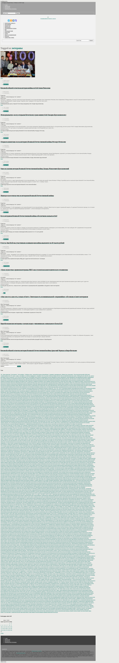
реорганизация (65, 550)
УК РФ (36, 584)
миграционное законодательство (54, 484)
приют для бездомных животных (12, 540)
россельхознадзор (61, 553)
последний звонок (56, 534)
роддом (49, 551)
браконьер (85, 400)
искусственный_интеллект (64, 459)
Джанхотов (80, 440)
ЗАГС (12, 451)
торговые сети (11, 579)
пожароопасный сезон (18, 531)
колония (54, 465)
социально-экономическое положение (17, 568)
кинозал (48, 463)
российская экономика (71, 553)
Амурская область (27, 385)
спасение (14, 569)
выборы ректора (66, 417)
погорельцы (32, 528)
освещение (76, 514)
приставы (71, 539)
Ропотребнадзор (86, 551)
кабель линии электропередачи (26, 461)
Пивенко (74, 525)
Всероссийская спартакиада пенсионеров (70, 415)
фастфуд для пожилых (31, 591)
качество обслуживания (6, 463)
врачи (72, 414)
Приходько (93, 539)
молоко (16, 491)
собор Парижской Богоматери (19, 565)
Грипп (79, 428)
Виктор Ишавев (34, 408)
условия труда (24, 589)
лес (90, 474)
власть (54, 410)
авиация (63, 378)
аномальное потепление (27, 386)
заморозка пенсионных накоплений (32, 452)
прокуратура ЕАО (66, 542)
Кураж (67, 472)
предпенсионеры (33, 536)
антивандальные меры (52, 386)
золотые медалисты (42, 455)
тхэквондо (55, 582)
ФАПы (21, 591)
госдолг (69, 426)
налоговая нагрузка (67, 496)
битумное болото (52, 397)
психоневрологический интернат (67, 545)
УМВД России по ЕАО (15, 586)
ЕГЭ (82, 446)
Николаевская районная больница (84, 503)
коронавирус (71, 468)
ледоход (14, 474)
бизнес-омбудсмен (43, 395)
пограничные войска (41, 528)
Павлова (46, 518)
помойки (37, 532)
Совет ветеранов (45, 565)
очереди (12, 518)
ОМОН (7, 513)
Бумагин (36, 402)
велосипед (58, 406)
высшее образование (78, 419)
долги (30, 443)
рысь (19, 556)
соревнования (29, 567)
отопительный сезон (30, 517)
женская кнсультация (10, 448)
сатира (59, 557)
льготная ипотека (47, 477)
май (89, 477)
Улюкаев (71, 584)
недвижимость (32, 501)
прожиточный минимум (22, 542)
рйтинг (39, 551)
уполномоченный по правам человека (73, 586)
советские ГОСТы (63, 565)
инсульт (75, 458)
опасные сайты (72, 513)
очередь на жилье (20, 518)
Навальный (51, 495)
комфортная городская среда (75, 466)
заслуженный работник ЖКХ (12, 454)
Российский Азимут (82, 553)
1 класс (13, 375)
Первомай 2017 (44, 524)
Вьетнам (30, 421)
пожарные (80, 529)
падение (55, 518)
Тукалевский (23, 582)
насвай (20, 499)
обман (83, 507)
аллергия (8, 385)
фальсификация (64, 590)
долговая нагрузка (45, 443)
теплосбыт (80, 576)
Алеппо (63, 384)
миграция (65, 484)
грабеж (37, 428)
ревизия (86, 547)
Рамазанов (38, 547)
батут (47, 392)
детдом (43, 439)
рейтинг (20, 550)
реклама (31, 550)
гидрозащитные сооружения (67, 422)
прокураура (81, 542)
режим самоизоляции (76, 549)
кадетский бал (38, 461)
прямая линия (25, 545)
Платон (58, 527)
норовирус (86, 506)
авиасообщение (57, 378)
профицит (90, 543)
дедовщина (43, 432)
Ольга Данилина (86, 512)
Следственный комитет (78, 562)
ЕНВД (51, 447)
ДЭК (10, 446)
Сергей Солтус (60, 560)
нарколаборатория (31, 498)
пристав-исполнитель (63, 539)
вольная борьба (77, 413)
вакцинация (90, 403)
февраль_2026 (45, 591)
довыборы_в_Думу (5, 443)
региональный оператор (18, 549)
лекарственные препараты (29, 474)
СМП (88, 564)
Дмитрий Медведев (52, 441)
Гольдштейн (54, 425)
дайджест (63, 429)
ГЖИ (49, 422)
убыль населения (5, 583)
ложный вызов (88, 476)
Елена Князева (36, 447)
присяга (76, 539)
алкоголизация (77, 384)
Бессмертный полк (82, 393)
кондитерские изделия (89, 466)
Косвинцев (30, 469)
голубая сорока (47, 425)
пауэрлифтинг (71, 521)
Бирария (63, 395)
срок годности (13, 571)
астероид (83, 389)
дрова (89, 444)
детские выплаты (12, 440)
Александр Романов (80, 382)
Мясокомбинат (38, 495)
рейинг (16, 550)
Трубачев (74, 580)
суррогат (74, 573)
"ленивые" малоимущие (55, 374)
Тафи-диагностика (60, 575)
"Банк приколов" (6, 374)
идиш (6, 457)
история (93, 459)
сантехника (55, 557)
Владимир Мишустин (17, 410)
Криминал (51, 470)
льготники (54, 477)
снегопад (3, 565)
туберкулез (17, 582)
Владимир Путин (27, 410)
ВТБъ (25, 417)
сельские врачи (43, 558)
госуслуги (19, 428)
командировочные (68, 465)
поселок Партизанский (18, 534)
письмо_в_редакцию (26, 527)
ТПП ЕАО (38, 579)
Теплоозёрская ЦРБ (55, 576)
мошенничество (31, 492)
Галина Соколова (83, 421)
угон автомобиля (86, 583)
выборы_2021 (81, 417)
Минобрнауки (38, 487)
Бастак (39, 392)
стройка (20, 572)
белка (40, 393)
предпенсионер (25, 536)
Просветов (13, 543)
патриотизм (51, 521)
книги (25, 465)
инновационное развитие (45, 458)
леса (92, 474)
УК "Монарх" (32, 584)
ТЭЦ (59, 582)
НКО (18, 505)
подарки (58, 528)
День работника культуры (75, 436)
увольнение (19, 583)
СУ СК (61, 572)
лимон (47, 476)
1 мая (16, 375)
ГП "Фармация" (32, 428)
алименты (67, 384)
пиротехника (7, 527)
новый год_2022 (27, 506)
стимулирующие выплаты (45, 571)
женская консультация (21, 448)
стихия (59, 571)
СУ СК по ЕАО (66, 572)
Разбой (85, 546)
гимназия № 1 (22, 424)
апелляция (64, 388)
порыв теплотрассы (83, 532)
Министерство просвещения (80, 485)
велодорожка (45, 406)
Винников (68, 408)
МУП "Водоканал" (27, 494)
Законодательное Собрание (60, 451)
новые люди (91, 505)
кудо (9, 472)
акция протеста (91, 381)
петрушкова (36, 525)
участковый (3, 590)
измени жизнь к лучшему (44, 457)
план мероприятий (40, 527)
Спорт (6, 33)
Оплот (2, 514)
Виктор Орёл (48, 408)
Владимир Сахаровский (37, 410)
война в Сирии (20, 413)
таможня (32, 575)
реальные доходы (73, 547)
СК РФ (60, 561)
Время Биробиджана (13, 415)
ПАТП (46, 521)
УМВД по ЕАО (83, 584)
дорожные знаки (46, 444)
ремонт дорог (57, 550)
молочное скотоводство (24, 491)
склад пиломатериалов (48, 562)
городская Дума (84, 425)
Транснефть (8, 580)
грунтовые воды (90, 428)
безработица (35, 393)
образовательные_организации (31, 509)
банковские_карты (5, 392)
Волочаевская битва (58, 413)
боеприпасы (18, 400)
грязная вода (4, 429)
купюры (63, 472)
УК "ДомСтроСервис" (23, 584)
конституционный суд (24, 468)
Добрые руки (87, 441)
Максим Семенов (62, 479)
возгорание (3, 413)
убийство (80, 582)
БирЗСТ (68, 395)
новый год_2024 (36, 506)
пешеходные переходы (55, 525)
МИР (18, 488)
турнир (40, 582)
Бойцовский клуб (25, 400)
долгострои (53, 443)
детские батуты (4, 440)
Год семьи (72, 424)
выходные (25, 421)
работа (41, 546)
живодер (69, 448)
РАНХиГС (45, 547)
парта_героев (72, 520)
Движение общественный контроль (13, 432)
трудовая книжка (81, 580)
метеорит (21, 484)
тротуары (69, 580)
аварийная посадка (46, 377)
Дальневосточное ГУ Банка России (22, 430)
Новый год (12, 506)
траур (47, 580)
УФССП (88, 589)
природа (19, 539)
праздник (78, 535)
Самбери (53, 556)
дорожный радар (64, 444)
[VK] (13, 21)
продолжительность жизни (85, 540)
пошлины (46, 535)
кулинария (13, 472)
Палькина (72, 518)
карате (51, 462)
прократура (46, 542)
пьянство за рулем (34, 546)
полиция (27, 532)
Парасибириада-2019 (50, 520)
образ (2, 509)
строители (8, 572)
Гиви (55, 422)
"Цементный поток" (5, 375)
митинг (21, 488)
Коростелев (3, 469)
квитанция (26, 463)
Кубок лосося (85, 470)
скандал (82, 561)
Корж (66, 468)
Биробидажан (73, 395)
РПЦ (33, 554)
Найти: (2, 366)
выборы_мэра (27, 418)
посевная (10, 534)
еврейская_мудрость (48, 446)
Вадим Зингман (78, 403)
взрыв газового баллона (82, 407)
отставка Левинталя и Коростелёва (65, 517)
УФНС (71, 589)
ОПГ (77, 513)
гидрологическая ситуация (7, 424)
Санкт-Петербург (42, 557)
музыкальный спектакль (68, 492)
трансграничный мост (66, 579)
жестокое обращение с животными (52, 448)
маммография (8, 480)
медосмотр (23, 483)
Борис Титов (71, 400)
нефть (40, 503)
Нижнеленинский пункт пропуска (50, 503)
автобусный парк (28, 380)
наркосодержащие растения (49, 498)
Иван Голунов (67, 455)
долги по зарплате (36, 443)
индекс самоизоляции (10, 458)
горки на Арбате (76, 425)
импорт (60, 457)
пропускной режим (5, 543)
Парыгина (9, 521)
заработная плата (81, 452)
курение (71, 472)
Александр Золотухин (37, 382)
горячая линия (41, 426)
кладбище (3, 465)
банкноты (81, 391)
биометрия (51, 395)
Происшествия (9, 31)
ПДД (92, 521)
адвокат (83, 380)
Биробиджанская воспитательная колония (11, 396)
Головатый (30, 425)
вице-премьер (75, 408)
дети (46, 439)
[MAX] (16, 21)
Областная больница (23, 507)
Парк (57, 520)
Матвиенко (18, 481)
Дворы (27, 432)
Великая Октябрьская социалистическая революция (13, 406)
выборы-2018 (34, 418)
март (71, 480)
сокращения (89, 565)
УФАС (61, 589)
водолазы (23, 411)
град (40, 428)
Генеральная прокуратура (17, 422)
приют (2, 540)
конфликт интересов (55, 468)
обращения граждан (50, 509)
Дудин (4, 446)
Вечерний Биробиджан (49, 407)
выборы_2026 (88, 417)
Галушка (90, 421)
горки (70, 425)
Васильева (78, 404)
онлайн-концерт (46, 513)
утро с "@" (57, 589)
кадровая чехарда (50, 461)
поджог (5, 529)
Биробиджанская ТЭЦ (40, 396)
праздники (84, 535)
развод (15, 547)
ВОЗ (84, 411)
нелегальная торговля (21, 502)
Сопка (24, 567)
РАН (42, 547)
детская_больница (90, 439)
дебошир (37, 432)
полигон (71, 531)
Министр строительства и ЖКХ (19, 487)
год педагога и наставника (63, 424)
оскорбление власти (87, 514)
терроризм (14, 578)
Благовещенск (68, 397)
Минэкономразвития (6, 488)
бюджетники (88, 402)
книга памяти (20, 465)
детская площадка (81, 439)
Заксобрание (10, 452)
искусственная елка (52, 459)
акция (85, 381)
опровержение (32, 514)
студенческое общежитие (38, 572)
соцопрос (90, 568)
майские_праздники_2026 (24, 479)
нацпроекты (9, 501)
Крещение (36, 470)
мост (88, 491)
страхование (91, 571)
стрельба (3, 572)
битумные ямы (60, 397)
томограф (81, 578)
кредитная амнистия (9, 470)
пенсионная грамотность (62, 523)
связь (14, 558)
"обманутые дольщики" (67, 374)
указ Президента (42, 584)
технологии (25, 578)
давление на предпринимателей (52, 429)
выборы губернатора (49, 417)
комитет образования (87, 465)
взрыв (68, 407)
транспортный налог (40, 580)
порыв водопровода (73, 532)
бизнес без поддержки (32, 395)
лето (31, 476)
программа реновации (72, 540)
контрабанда (40, 468)
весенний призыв (82, 406)
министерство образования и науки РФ (63, 485)
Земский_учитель (5, 455)
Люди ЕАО (6, 84)
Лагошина (29, 473)
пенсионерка (46, 523)
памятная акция (85, 518)
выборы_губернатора (6, 418)
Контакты (7, 7)
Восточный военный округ (34, 414)
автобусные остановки (6, 380)
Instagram (11, 377)
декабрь (67, 432)
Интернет (85, 458)
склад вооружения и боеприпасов (33, 562)
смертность (30, 564)
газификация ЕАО (65, 421)
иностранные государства (58, 458)
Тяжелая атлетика (73, 582)
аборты (40, 377)
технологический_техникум (35, 578)
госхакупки (25, 428)
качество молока (91, 462)
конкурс (2, 468)
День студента (55, 437)
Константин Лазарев (13, 468)
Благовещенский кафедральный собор (81, 397)
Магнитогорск (84, 477)
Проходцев (9, 545)
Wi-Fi (27, 377)
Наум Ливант (53, 499)
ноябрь (2, 507)
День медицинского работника (60, 435)
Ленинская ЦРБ (45, 474)
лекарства (19, 474)
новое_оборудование (82, 505)
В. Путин (66, 403)
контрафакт (47, 468)
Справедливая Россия (67, 569)
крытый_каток (67, 470)
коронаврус (90, 468)
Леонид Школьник (84, 474)
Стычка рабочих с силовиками (52, 572)
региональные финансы (6, 549)
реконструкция (38, 550)
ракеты (33, 547)
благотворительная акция (26, 399)
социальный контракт (73, 568)
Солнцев (3, 567)
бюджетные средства (29, 403)
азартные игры (64, 381)
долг (27, 443)
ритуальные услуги (32, 551)
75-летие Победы (48, 375)
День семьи (24, 437)
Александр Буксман (5, 382)
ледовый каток (8, 474)
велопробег (52, 406)
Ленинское (61, 474)
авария (5, 378)
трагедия (46, 579)
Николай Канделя (5, 505)
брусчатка (6, 402)
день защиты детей (11, 435)
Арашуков (89, 388)
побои (6, 528)
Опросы (7, 36)
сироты (22, 561)
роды (63, 551)
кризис (41, 470)
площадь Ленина (68, 527)
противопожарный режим (54, 543)
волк (40, 413)
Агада (69, 380)
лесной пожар (4, 476)
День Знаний (19, 435)
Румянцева (71, 554)
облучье (57, 507)
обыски (90, 510)
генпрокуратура (28, 422)
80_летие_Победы (76, 375)
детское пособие (67, 440)
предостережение (16, 536)
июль (7, 461)
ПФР (21, 546)
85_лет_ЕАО (90, 375)
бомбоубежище (63, 400)
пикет (78, 525)
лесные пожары (11, 476)
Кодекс (41, 465)
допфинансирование (23, 444)
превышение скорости (6, 536)
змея (20, 455)
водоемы (5, 411)
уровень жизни (16, 589)
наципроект (90, 499)
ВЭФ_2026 (37, 421)
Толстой (77, 578)
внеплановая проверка (62, 410)
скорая (55, 562)
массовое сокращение (9, 481)
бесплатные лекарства (62, 393)
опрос (37, 514)
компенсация (64, 466)
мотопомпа (12, 492)
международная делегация (46, 483)
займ (29, 451)
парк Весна (61, 520)
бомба (57, 400)
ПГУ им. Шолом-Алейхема (84, 521)
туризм (32, 582)
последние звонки (47, 534)
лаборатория (13, 473)
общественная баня (77, 509)
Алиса (71, 384)
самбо (57, 556)
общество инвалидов (50, 510)
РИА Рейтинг (23, 551)
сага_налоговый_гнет (32, 556)
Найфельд (9, 496)
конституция (33, 468)
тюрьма (67, 582)
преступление (33, 538)
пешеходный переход (66, 525)
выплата (77, 418)
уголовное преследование (43, 583)
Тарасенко (37, 575)
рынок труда (14, 556)
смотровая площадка (82, 564)
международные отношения (60, 483)
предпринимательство (53, 536)
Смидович (63, 564)
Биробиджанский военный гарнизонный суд (69, 396)
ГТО (8, 429)
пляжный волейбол (78, 527)
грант (47, 428)
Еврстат (79, 446)
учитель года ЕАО (26, 590)
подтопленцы (48, 529)
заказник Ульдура (35, 451)
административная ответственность (24, 381)
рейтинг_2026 (25, 550)
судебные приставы (47, 573)
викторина (63, 408)
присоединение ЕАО (52, 539)
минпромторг (52, 487)
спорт (29, 569)
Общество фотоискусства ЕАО (63, 510)
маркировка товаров (58, 480)
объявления (81, 510)
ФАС (24, 591)
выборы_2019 (74, 417)
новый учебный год (45, 506)
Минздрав (23, 485)
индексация (35, 458)
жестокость (64, 448)
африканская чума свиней (37, 391)
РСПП (35, 554)
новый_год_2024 (54, 506)
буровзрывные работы (52, 402)
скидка (15, 562)
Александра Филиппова (17, 384)
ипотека (26, 459)
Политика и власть (10, 23)
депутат (26, 439)
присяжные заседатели (84, 539)
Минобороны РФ (31, 487)
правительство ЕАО (62, 535)
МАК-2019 (33, 479)
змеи (17, 455)
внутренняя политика (80, 410)
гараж (93, 421)
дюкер (13, 446)
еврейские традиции (59, 446)
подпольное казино (12, 529)
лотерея (10, 477)
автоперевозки (64, 380)
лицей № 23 (61, 476)
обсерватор (59, 509)
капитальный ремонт (33, 462)
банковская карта (88, 391)
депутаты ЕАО (37, 439)
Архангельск (67, 389)
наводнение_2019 (70, 495)
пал (59, 518)
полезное (66, 531)
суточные (78, 573)
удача (92, 583)
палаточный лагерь (65, 518)
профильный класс (83, 543)
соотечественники (18, 567)
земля (84, 454)
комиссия (79, 465)
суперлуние (69, 573)
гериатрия (45, 422)
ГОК (21, 425)
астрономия (89, 389)
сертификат (74, 560)
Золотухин (34, 455)
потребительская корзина (13, 535)
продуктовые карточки (6, 542)
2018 (27, 375)
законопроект (87, 451)
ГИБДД (52, 422)
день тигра (61, 437)
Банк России (72, 391)
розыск (80, 551)
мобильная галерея (40, 490)
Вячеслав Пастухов (45, 421)
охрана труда (6, 518)
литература (52, 476)
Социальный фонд (83, 568)
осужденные (31, 516)
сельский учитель (60, 558)
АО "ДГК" (54, 388)
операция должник (83, 513)
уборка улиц (86, 582)
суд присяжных (38, 573)
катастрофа (60, 462)
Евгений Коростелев (28, 446)
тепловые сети (23, 576)
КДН (30, 463)
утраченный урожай (49, 589)
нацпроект (3, 501)
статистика (29, 571)
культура (27, 472)
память (12, 520)
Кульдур (22, 472)
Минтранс (73, 487)
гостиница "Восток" (12, 428)
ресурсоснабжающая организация (9, 551)
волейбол (36, 413)
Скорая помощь (61, 562)
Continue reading (5, 102)
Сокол (84, 565)
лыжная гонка (39, 477)
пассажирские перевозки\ (35, 521)
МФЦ (90, 494)
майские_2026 (13, 479)
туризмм (36, 582)
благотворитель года (14, 399)
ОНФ (52, 513)
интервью (80, 458)
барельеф (29, 392)
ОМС (13, 513)
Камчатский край (17, 462)
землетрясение (79, 454)
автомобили (51, 380)
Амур (17, 385)
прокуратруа (52, 542)
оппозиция (11, 514)
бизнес (25, 395)
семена (92, 558)
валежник (19, 404)
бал (57, 391)
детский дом (36, 440)
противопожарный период (41, 543)
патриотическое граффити (61, 521)
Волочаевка (50, 413)
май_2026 (93, 477)
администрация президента (53, 381)
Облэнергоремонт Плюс (75, 507)
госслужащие (4, 428)
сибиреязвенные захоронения (85, 560)
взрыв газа (73, 407)
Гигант (58, 422)
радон (81, 546)
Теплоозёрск (40, 576)
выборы (35, 417)
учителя (40, 590)
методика (26, 484)
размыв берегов (27, 547)
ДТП (2, 446)
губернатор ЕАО (32, 429)
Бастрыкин (43, 392)
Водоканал (18, 411)
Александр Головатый (26, 382)
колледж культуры (47, 465)
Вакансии (7, 6)
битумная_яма (44, 397)
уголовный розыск (64, 583)
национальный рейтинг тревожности (78, 499)
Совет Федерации (54, 565)
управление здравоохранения (39, 587)
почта (27, 535)
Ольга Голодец (78, 512)
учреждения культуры (47, 590)
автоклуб (45, 380)
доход (79, 444)
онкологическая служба (31, 513)
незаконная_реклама (6, 502)
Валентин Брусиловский (28, 404)
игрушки (3, 457)
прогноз (44, 540)
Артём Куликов (60, 389)
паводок (51, 518)
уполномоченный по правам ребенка (54, 586)
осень (80, 514)
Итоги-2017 (3, 461)
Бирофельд (26, 397)
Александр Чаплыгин (6, 384)
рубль (50, 554)
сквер (85, 561)
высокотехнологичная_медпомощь (50, 419)
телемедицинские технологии (82, 575)
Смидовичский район (71, 564)
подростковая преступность (24, 529)
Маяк (44, 481)
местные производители (12, 484)
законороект (4, 452)
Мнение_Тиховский (86, 488)
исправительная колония (77, 459)
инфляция (13, 459)
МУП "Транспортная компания (56, 494)
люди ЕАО (76, 477)
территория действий (6, 578)
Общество (7, 25)
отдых (36, 516)
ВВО (82, 404)
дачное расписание (68, 430)
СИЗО (6, 561)
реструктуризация (73, 550)
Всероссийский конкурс (6, 417)
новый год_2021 (19, 506)
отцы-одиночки (84, 517)
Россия (89, 553)
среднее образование (88, 569)
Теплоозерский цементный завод (69, 576)
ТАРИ (41, 575)
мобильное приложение (60, 490)
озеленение (42, 512)
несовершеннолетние (83, 502)
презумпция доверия (14, 538)
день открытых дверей (87, 435)
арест (20, 389)
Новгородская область (39, 505)
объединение (74, 510)
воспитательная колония (7, 414)
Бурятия (60, 402)
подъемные (55, 529)
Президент (62, 536)
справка (75, 569)
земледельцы (71, 454)
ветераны (3, 407)
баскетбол (34, 392)
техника (19, 578)
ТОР (2, 579)
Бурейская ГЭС (42, 402)
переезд (63, 524)
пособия (67, 534)
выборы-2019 (41, 418)
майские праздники (5, 479)
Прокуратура (58, 542)
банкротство (23, 392)
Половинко (32, 532)
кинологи (52, 463)
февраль (39, 591)
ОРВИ (50, 514)
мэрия (8, 495)
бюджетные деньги (5, 403)
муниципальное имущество (13, 494)
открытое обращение (72, 516)
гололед (35, 425)
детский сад (51, 440)
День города (63, 433)
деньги (22, 439)
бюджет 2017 (70, 402)
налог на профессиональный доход (50, 496)
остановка (20, 516)
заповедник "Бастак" (64, 452)
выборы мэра (58, 417)
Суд (31, 573)
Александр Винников (15, 382)
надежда (88, 495)
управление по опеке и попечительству (68, 587)
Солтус (6, 567)
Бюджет (64, 402)
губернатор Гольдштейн (21, 429)
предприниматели (43, 536)
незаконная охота (78, 501)
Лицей (56, 476)
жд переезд (69, 447)
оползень (6, 514)
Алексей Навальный (38, 384)
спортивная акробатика (37, 569)
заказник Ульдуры (44, 451)
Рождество (75, 551)
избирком (28, 457)
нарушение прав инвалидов (69, 498)
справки (79, 569)
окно (46, 512)
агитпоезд (74, 380)
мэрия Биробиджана (15, 495)
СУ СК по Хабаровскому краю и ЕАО (79, 572)
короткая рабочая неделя (12, 469)
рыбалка (87, 554)
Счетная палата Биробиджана (15, 575)
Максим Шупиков (71, 479)
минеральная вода (15, 485)
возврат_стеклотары (90, 411)
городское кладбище (9, 426)
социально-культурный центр (68, 567)
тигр (48, 578)
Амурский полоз (36, 385)
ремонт (52, 550)
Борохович (77, 400)
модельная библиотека (72, 490)
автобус (67, 378)
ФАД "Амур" (56, 590)
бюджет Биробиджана (79, 402)
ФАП (18, 591)
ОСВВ (71, 514)
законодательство (71, 451)
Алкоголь (83, 384)
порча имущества (60, 532)
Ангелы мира (73, 385)
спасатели (9, 569)
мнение (54, 488)
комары (75, 465)
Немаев (29, 502)
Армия (30, 389)
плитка (62, 527)
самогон (61, 556)
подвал (73, 528)
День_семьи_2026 (15, 439)
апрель (82, 388)
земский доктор (90, 454)
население (25, 499)
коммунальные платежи (23, 466)
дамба (61, 430)
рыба (83, 554)
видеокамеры (16, 408)
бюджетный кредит (53, 403)
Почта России (33, 535)
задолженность (24, 451)
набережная (45, 495)
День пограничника (53, 436)
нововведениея (65, 505)
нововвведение (49, 505)
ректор (43, 550)
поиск (29, 531)
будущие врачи (21, 402)
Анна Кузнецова (17, 386)
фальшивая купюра (87, 590)
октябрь (50, 512)
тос (24, 579)
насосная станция (32, 499)
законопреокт (80, 451)
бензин (44, 393)
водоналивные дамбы (32, 411)
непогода (33, 502)
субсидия (27, 573)
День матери (48, 435)
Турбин (28, 582)
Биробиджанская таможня (28, 396)
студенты (29, 572)
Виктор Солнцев (56, 408)
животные (88, 448)
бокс (31, 400)
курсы (79, 472)
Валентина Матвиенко (49, 404)
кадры (56, 461)
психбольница (41, 545)
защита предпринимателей (51, 454)
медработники (29, 483)
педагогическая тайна (28, 523)
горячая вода (33, 426)
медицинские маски (85, 481)
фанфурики (14, 591)
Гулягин (41, 429)
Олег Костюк (65, 512)
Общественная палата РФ (9, 510)
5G (42, 375)
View (2, 78)
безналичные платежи (78, 392)
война (15, 413)
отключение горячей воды (60, 516)
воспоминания (16, 414)
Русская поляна (78, 554)
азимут (70, 381)
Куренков (75, 472)
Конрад (6, 468)
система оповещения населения (43, 561)
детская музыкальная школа (69, 439)
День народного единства (74, 435)
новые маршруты (5, 506)
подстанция (35, 529)
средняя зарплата (5, 571)
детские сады (29, 440)
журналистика (57, 450)
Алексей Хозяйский (48, 384)
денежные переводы (36, 433)
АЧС (45, 391)
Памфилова (78, 518)
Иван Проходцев (75, 455)
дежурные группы (53, 432)
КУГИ (90, 470)
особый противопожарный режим (9, 516)
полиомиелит (83, 531)
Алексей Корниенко (28, 384)
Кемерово (43, 463)
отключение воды (49, 516)
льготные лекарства (62, 477)
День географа (56, 433)
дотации (75, 444)
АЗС (73, 381)
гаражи (2, 422)
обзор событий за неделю (11, 507)
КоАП (30, 465)
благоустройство (80, 399)
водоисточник (12, 411)
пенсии (36, 523)
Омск (16, 513)
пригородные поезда (6, 539)
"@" (1, 374)
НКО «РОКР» (23, 505)
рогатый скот (44, 551)
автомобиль (57, 380)
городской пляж (26, 426)
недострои (39, 501)
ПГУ (76, 521)
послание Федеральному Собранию (33, 534)
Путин (18, 546)
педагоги (20, 523)
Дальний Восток (48, 430)
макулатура (79, 479)
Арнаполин (35, 389)
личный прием (68, 476)
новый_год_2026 (71, 506)
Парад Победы (41, 520)
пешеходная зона (44, 525)
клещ (7, 465)
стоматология (75, 571)
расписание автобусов (59, 547)
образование (7, 509)
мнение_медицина (69, 488)
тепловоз (17, 576)
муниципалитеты (79, 492)
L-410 (15, 377)
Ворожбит (83, 413)
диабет (88, 440)
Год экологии (78, 424)
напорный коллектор (11, 498)
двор (23, 432)
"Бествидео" (14, 374)
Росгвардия (18, 553)
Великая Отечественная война (34, 406)
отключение (41, 516)
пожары (26, 531)
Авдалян (27, 378)
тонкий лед (87, 578)
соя (6, 569)
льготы (69, 477)
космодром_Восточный (45, 469)
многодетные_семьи (29, 490)
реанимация (81, 547)
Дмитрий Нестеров (62, 441)
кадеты (44, 461)
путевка (15, 546)
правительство (53, 535)
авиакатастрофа (40, 378)
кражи (75, 469)
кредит (2, 470)
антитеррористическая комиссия (27, 388)
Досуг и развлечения (10, 35)
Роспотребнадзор (51, 553)
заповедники (73, 452)
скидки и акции (21, 562)
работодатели (46, 546)
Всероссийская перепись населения (51, 415)
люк (80, 477)
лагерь (25, 473)
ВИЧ (80, 408)
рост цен (3, 554)
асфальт (3, 391)
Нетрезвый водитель (9, 503)
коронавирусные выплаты (80, 468)
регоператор (58, 549)
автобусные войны (86, 378)
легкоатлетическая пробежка (59, 473)
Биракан (59, 395)
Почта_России (40, 535)
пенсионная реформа (74, 523)
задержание (17, 451)
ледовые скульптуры (84, 473)
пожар (59, 529)
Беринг (48, 393)
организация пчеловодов (58, 514)
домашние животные (12, 444)
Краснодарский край (88, 469)
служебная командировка (11, 564)
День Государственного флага (74, 433)
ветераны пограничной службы (13, 407)
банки (77, 391)
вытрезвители (13, 421)
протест (18, 543)
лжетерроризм (41, 476)
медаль (50, 481)
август (23, 378)
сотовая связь (36, 567)
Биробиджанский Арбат (52, 396)
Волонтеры (44, 413)
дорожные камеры (55, 444)
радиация (77, 546)
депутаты (31, 439)
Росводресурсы (10, 553)
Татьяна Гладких (51, 575)
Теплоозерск (47, 576)
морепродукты (70, 491)
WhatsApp (23, 377)
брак (81, 400)
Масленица (84, 480)
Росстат (93, 553)
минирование (49, 485)
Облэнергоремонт (64, 507)
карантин (46, 462)
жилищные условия (18, 450)
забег (72, 450)
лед (68, 473)
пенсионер (40, 523)
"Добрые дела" (28, 374)
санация (8, 557)
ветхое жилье (39, 407)
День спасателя (38, 437)
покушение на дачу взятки (45, 531)
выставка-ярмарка (68, 419)
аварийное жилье (55, 377)
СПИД (26, 569)
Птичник (84, 545)
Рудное (54, 554)
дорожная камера (37, 444)
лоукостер (15, 477)
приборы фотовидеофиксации (64, 538)
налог (28, 496)
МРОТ (36, 492)
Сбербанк (63, 557)
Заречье (88, 452)
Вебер (88, 404)
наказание (14, 496)
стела (36, 571)
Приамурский (47, 538)
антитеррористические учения (44, 388)
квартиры (21, 463)
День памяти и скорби (26, 436)
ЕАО (16, 446)
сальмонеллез (47, 556)
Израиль (53, 457)
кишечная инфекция (77, 463)
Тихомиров (60, 578)
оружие (67, 514)
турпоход (44, 582)
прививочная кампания (78, 538)
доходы (83, 444)
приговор (86, 538)
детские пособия (21, 440)
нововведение (57, 505)
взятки (11, 408)
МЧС (93, 494)
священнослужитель (21, 558)
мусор (66, 494)
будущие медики (29, 402)
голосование (40, 425)
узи (15, 584)
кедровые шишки (36, 463)
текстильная (72, 575)
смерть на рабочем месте (51, 564)
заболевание (77, 450)
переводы (58, 524)
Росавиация (3, 553)
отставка (53, 517)
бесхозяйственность (6, 395)
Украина (53, 584)
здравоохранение (63, 454)
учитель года (17, 590)
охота (2, 518)
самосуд (93, 556)
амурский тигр (43, 385)
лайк (33, 473)
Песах (87, 524)
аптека (85, 388)
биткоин (31, 397)
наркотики (59, 498)
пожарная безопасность (71, 529)
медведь (60, 481)
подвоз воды (78, 528)
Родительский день (57, 551)
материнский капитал (26, 481)
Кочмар (62, 469)
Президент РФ (79, 536)
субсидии (22, 573)
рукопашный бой (64, 554)
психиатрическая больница (52, 545)
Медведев (55, 481)
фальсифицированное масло (75, 590)
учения (8, 590)
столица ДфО (68, 571)
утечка (42, 589)
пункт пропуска (9, 546)
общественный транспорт (22, 510)
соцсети (3, 569)
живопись (74, 448)
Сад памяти (41, 556)
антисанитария (82, 386)
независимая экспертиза (48, 501)
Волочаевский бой (68, 413)
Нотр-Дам (92, 506)
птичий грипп (79, 545)
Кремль (27, 470)
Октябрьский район (57, 512)
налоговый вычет (86, 496)
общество (32, 510)
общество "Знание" (40, 510)
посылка (89, 534)
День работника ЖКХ (63, 436)
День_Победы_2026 (6, 439)
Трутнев (11, 582)
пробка (22, 540)
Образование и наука (10, 28)
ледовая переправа (74, 473)
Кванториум (15, 463)
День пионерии (36, 436)
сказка (78, 561)
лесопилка (18, 476)
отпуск (43, 517)
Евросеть (74, 446)
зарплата (92, 452)
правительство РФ (71, 535)
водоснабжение (53, 411)
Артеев (46, 389)
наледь (25, 496)
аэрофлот (53, 391)
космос (52, 469)
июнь (10, 461)
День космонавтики (40, 435)
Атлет (18, 391)
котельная (57, 469)
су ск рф (90, 572)
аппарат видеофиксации (73, 388)
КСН (72, 470)
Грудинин (83, 428)
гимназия (16, 424)
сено (42, 560)
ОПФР (47, 514)
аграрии (79, 380)
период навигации (81, 524)
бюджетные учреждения (41, 403)
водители (91, 410)
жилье (24, 450)
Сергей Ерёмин (52, 560)
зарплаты (3, 454)
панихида (16, 520)
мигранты (31, 484)
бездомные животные (66, 392)
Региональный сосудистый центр (33, 549)
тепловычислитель (32, 576)
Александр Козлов (47, 382)
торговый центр (19, 579)
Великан (92, 404)
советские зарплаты (73, 565)
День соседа (31, 437)
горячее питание (49, 426)
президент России (70, 536)
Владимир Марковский (6, 410)
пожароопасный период (6, 531)
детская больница (57, 439)
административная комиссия (8, 381)
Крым (55, 470)
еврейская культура (38, 446)
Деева (47, 432)
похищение (23, 535)
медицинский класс (5, 483)
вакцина (84, 403)
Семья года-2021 (31, 560)
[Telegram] (9, 21)
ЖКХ (6, 29)
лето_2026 (35, 476)
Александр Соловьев (90, 382)
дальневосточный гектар (37, 430)
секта (27, 558)
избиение (10, 457)
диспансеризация (10, 441)
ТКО (64, 578)
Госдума (73, 426)
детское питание (58, 440)
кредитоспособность (20, 470)
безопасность (10, 393)
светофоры (7, 558)
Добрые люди (80, 441)
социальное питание (32, 568)
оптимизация (42, 514)
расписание (51, 547)
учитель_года (34, 590)
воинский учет (10, 413)
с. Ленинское (23, 556)
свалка (92, 557)
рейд (12, 550)
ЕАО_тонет (20, 446)
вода (87, 410)
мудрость (40, 492)
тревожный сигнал (53, 580)
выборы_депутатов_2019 (17, 418)
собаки (9, 565)
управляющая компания (84, 587)
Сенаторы (38, 560)
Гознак (18, 425)
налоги (60, 496)
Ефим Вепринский (57, 447)
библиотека (20, 395)
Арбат (94, 388)
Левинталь (41, 473)
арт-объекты (41, 389)
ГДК (9, 422)
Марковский (67, 480)
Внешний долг (71, 410)
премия (22, 538)
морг (65, 491)
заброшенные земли (6, 451)
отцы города (77, 517)
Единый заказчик (9, 447)
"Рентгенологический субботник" (81, 374)
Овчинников (4, 512)
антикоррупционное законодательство (68, 386)
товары (73, 578)
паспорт (14, 521)
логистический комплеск (78, 476)
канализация (24, 462)
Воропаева (89, 413)
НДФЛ (14, 501)
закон (51, 451)
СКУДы (70, 562)
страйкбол (82, 571)
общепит (69, 509)
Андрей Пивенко (8, 386)
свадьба (88, 557)
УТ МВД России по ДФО (34, 589)
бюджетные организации (17, 403)
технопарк (44, 578)
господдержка (88, 426)
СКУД (66, 562)
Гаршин (6, 422)
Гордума (66, 425)
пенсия (22, 524)
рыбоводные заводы (6, 556)
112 (25, 375)
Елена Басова (28, 447)
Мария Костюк (42, 480)
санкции (49, 557)
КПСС (68, 469)
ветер (89, 406)
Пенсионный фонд (16, 524)
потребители (4, 535)
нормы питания (80, 506)
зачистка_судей (24, 454)
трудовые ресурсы (90, 580)
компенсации (44, 466)
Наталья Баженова (42, 499)
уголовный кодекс (54, 583)
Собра (28, 565)
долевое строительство (69, 443)
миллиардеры (88, 484)
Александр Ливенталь (69, 382)
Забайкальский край (66, 450)
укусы (57, 584)
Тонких (92, 578)
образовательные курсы (16, 509)
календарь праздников (88, 461)
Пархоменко (4, 521)
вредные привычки (79, 414)
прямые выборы (33, 545)
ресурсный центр (82, 550)
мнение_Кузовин (60, 488)
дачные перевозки (77, 430)
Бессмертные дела (72, 393)
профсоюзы (3, 545)
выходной (19, 421)
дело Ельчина (15, 433)
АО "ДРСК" (59, 388)
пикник (82, 525)
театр (67, 575)
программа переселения (60, 540)
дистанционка (18, 441)
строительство (14, 572)
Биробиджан (80, 395)
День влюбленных (47, 433)
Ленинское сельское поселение (72, 474)
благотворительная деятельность (41, 399)
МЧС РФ (3, 495)
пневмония (85, 527)
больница (35, 400)
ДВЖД (2, 432)
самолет (82, 556)
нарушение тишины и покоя (83, 498)
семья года (6, 560)
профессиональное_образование (69, 543)
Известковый (34, 457)
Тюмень (63, 582)
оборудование (89, 507)
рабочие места (71, 546)
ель (49, 447)
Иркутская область (41, 459)
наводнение (62, 495)
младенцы (43, 488)
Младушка (49, 488)
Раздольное (20, 547)
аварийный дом (73, 377)
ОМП (10, 513)
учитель (12, 590)
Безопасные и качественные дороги (23, 393)
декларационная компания (77, 432)
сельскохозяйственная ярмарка (83, 558)
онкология (39, 513)
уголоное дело (72, 583)
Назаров (93, 495)
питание (34, 527)
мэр (6, 495)
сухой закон (84, 573)
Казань (64, 461)
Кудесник (5, 472)
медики (65, 481)
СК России (55, 561)
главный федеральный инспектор (34, 424)
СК (52, 561)
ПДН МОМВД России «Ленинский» (9, 523)
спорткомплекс (57, 569)
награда (77, 495)
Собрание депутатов (35, 565)
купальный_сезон (56, 472)
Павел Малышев (40, 518)
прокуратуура (74, 542)
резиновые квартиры (6, 550)
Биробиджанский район (17, 397)
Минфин (83, 487)
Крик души (46, 470)
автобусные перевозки (18, 380)
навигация (56, 495)
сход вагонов (91, 573)
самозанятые (76, 556)
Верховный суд (65, 406)
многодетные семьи (19, 490)
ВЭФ (33, 421)
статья (33, 571)
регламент (52, 549)
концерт (62, 468)
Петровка (30, 525)
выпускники (3, 419)
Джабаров (74, 440)
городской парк (18, 426)
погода (27, 528)
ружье (58, 554)
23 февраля (32, 375)
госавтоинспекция (58, 426)
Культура (7, 32)
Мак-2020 (38, 479)
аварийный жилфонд (82, 377)
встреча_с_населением (18, 417)
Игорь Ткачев (87, 455)
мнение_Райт (77, 488)
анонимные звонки (39, 386)
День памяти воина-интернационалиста (11, 436)
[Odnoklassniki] (11, 21)
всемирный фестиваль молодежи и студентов (30, 415)
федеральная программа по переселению (59, 591)
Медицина (7, 27)
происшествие (39, 542)
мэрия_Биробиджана (26, 495)
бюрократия (61, 403)
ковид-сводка (35, 465)
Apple (3, 377)
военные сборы (69, 411)
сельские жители (51, 558)
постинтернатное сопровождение (78, 534)
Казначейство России (71, 461)
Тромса (60, 580)
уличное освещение (64, 584)
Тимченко (54, 578)
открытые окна (82, 516)
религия (47, 550)
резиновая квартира (87, 549)
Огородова (9, 512)
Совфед (80, 565)
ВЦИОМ (31, 417)
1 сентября (21, 375)
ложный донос (4, 477)
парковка (66, 520)
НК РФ (15, 505)
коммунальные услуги (35, 466)
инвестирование (72, 457)
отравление (48, 517)
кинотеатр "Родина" (60, 463)
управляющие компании (7, 589)
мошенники (23, 492)
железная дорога (77, 447)
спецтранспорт (20, 569)
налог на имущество (35, 496)
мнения (12, 490)
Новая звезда (30, 505)
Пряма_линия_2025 (17, 545)
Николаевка (62, 503)
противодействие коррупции (27, 543)
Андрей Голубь (87, 385)
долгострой (60, 443)
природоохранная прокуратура (39, 539)
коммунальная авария (11, 466)
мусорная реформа (72, 494)
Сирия (13, 561)
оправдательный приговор (21, 514)
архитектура (77, 389)
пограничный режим (51, 528)
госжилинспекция (80, 426)
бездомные (58, 392)
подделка (84, 528)
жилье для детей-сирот (32, 450)
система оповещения (29, 561)
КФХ (9, 473)
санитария (13, 557)
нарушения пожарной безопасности (10, 499)
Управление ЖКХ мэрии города (24, 587)
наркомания (39, 498)
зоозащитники (51, 455)
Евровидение (68, 446)
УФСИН (85, 589)
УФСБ (74, 589)
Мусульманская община (83, 494)
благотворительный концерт (68, 399)
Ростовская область (22, 554)
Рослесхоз (44, 553)
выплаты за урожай (89, 418)
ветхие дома (32, 407)
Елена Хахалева (44, 447)
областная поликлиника (34, 507)
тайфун (28, 575)
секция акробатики (34, 558)
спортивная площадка (48, 569)
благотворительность (55, 399)
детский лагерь (44, 440)
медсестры (36, 483)
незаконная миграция (68, 501)
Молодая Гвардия (82, 490)
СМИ (59, 564)
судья (56, 573)
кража (71, 469)
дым (7, 446)
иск (46, 459)
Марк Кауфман (49, 480)
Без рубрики (6, 266)
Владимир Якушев (48, 410)
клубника (14, 465)
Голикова (24, 425)
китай (70, 463)
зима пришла (12, 455)
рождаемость (68, 551)
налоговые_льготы (77, 496)
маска (79, 480)
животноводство (81, 448)
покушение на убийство (58, 531)
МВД (47, 481)
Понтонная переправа (50, 532)
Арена (2, 389)
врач (59, 414)
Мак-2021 (43, 479)
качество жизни (70, 462)
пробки (26, 540)
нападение (3, 498)
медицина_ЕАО (76, 481)
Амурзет (20, 385)
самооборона (87, 556)
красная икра (80, 469)
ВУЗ (28, 417)
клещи (10, 465)
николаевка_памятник (70, 503)
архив (72, 389)
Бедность (52, 392)
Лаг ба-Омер (20, 473)
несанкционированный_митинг (70, 502)
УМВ (75, 584)
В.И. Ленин (71, 403)
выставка (61, 419)
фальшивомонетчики (6, 591)
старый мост (23, 571)
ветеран (93, 406)
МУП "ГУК (39, 494)
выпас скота (72, 418)
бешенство (14, 395)
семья (2, 560)
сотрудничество (44, 567)
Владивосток (87, 408)
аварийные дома (64, 377)
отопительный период (19, 517)
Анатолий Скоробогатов (63, 385)
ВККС (82, 408)
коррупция (22, 469)
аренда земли (7, 389)
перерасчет (68, 524)
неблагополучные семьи (22, 501)
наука (48, 499)
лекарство (38, 474)
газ (60, 421)
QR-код (19, 377)
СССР (18, 571)
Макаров (48, 479)
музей (45, 492)
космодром (36, 469)
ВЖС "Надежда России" (61, 407)
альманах (13, 385)
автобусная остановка (75, 378)
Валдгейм (3, 404)
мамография (15, 480)
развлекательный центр (7, 547)
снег (91, 564)
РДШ (66, 547)
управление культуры (52, 587)
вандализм (68, 404)
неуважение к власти (20, 503)
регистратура (45, 549)
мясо (32, 495)
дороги (30, 444)
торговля (5, 579)
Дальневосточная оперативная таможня (76, 429)
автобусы (34, 380)
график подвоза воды (54, 428)
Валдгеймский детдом (11, 404)
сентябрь (45, 560)
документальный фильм (20, 443)
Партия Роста (89, 520)
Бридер (90, 400)
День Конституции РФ (29, 435)
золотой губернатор (26, 455)
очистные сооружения (30, 518)
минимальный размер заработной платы (36, 485)
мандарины (27, 480)
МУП (21, 494)
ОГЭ (32, 512)
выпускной (9, 419)
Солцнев (10, 567)
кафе (64, 462)
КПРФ (65, 469)
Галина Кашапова (74, 421)
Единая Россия (87, 446)
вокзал (32, 413)
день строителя (46, 437)
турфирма (50, 582)
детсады (50, 439)
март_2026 (75, 480)
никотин (11, 505)
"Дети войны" (20, 374)
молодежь (12, 491)
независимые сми (58, 501)
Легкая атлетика (48, 473)
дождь (12, 443)
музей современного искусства (54, 492)
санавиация (3, 557)
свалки (2, 558)
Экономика (8, 24)
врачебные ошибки (66, 414)
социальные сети (63, 568)
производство (31, 542)
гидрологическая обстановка (82, 422)
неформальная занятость (32, 503)
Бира (55, 395)
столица (63, 571)
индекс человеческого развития (24, 458)
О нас (6, 5)
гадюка (57, 421)
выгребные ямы (57, 418)
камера (2, 462)
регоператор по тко (66, 549)
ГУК (38, 429)
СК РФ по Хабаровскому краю (69, 561)
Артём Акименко (52, 389)
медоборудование (15, 483)
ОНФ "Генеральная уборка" (61, 513)
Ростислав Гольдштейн (11, 554)
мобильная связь (49, 490)
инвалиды (65, 457)
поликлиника (76, 531)
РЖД (19, 551)
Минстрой (68, 487)
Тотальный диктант (30, 579)
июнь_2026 (15, 461)
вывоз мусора (49, 418)
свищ (11, 558)
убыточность (12, 583)
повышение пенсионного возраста (17, 528)
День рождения (10, 437)
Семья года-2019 (13, 560)
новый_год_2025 (63, 506)
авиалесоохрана (48, 378)
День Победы (44, 436)
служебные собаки (22, 564)
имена (57, 457)
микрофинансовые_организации (76, 484)
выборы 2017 (40, 417)
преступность (40, 538)
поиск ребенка (34, 531)
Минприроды (45, 487)
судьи (53, 573)
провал (35, 540)
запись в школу (55, 452)
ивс (83, 455)
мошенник (17, 492)
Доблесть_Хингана (72, 441)
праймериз (89, 535)
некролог (13, 502)
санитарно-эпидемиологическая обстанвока (27, 557)
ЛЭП (72, 477)
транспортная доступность (18, 580)
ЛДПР (36, 473)
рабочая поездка (63, 546)
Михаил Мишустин (28, 488)
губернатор (12, 429)
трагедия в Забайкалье (55, 579)
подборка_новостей (66, 528)
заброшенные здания (86, 450)
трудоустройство (5, 582)
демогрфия (28, 433)
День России (18, 437)
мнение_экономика (5, 490)
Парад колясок (33, 520)
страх (86, 571)
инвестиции (79, 457)
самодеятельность (68, 556)
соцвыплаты (52, 567)
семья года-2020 (22, 560)
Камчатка (10, 462)
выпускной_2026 (16, 419)
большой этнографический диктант (47, 400)
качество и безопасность (80, 462)
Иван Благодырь (59, 455)
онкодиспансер (21, 513)
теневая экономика (10, 576)
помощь (42, 532)
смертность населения (39, 564)
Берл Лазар (53, 393)
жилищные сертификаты (7, 450)
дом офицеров (84, 443)
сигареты (3, 561)
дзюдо (84, 440)
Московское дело (82, 491)
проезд (14, 542)
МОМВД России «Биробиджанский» (40, 491)
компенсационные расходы (54, 466)
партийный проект (80, 520)
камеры (6, 462)
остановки (25, 516)
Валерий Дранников (60, 404)
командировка (60, 465)
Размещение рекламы (11, 9)
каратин (55, 462)
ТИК (51, 578)
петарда (91, 524)
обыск (86, 510)
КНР (28, 465)
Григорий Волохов (73, 428)
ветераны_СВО (25, 407)
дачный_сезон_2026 (87, 430)
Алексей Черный (57, 384)
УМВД (78, 584)
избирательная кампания (19, 457)
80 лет (59, 375)
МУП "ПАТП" (45, 494)
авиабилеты (33, 378)
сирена (10, 561)
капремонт (41, 462)
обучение (64, 509)
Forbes (7, 377)
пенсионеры (53, 523)
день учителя (67, 437)
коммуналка (3, 466)
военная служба (61, 411)
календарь (79, 461)
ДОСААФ (71, 444)
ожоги (37, 512)
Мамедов (3, 480)
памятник (91, 518)
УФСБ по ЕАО (79, 589)
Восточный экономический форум (49, 414)
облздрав (42, 507)
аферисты (28, 391)
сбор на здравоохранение (79, 557)
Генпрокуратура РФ (37, 422)
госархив (65, 426)
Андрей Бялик (79, 385)
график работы (64, 428)
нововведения (73, 505)
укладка (49, 584)
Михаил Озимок (37, 488)
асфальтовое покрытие (10, 391)
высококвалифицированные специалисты (30, 419)
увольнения (25, 583)
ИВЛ (81, 455)
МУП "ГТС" (34, 494)
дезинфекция (61, 432)
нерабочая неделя (41, 502)
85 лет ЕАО (84, 375)
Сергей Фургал (67, 560)
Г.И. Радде (52, 421)
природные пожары (26, 539)
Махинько (40, 481)
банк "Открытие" (64, 391)
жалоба (64, 447)
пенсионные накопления (86, 523)
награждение (82, 495)
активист (81, 381)
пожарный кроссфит (88, 529)
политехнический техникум (7, 532)
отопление (38, 517)
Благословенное (5, 399)
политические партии (19, 532)
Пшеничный (26, 546)
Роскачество (24, 553)
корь (26, 469)
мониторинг (52, 491)
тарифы (45, 575)
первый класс (51, 524)
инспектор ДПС (69, 458)
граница (44, 428)
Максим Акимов (54, 479)
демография (22, 433)
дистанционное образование (29, 441)
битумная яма (36, 397)
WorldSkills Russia (33, 377)
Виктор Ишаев (41, 408)
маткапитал (35, 481)
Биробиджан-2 (87, 395)
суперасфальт (62, 573)
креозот (31, 470)
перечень (73, 524)
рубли (47, 554)
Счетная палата (4, 575)
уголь (77, 583)
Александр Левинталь (57, 382)
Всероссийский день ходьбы (88, 415)
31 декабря (38, 375)
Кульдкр (18, 472)
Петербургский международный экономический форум (14, 525)
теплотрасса (86, 576)
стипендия (54, 571)
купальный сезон (48, 472)
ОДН (34, 512)
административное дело (39, 381)
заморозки (43, 452)
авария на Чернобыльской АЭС (14, 378)
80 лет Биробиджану (66, 375)
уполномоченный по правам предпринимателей (33, 586)
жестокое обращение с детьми (35, 448)
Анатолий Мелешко (52, 385)
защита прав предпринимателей (36, 454)
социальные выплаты (43, 568)
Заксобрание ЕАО (18, 452)
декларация (87, 432)
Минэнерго (14, 488)
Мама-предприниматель (88, 479)
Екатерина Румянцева (19, 447)
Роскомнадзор (31, 553)
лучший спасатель (31, 477)
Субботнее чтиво (9, 37)
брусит (2, 402)
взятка (8, 408)
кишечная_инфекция (87, 463)
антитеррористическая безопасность (10, 388)
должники (77, 443)
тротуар (64, 580)
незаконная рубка (88, 501)
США (24, 575)
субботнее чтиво (10, 573)
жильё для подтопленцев (45, 450)
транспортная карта (30, 580)
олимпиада (72, 512)
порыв (66, 532)
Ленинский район (53, 474)
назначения (3, 496)
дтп (92, 444)
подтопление (41, 529)
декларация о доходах (6, 433)
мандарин (21, 480)
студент (25, 572)
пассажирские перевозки (22, 521)
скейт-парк (11, 562)
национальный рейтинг (62, 499)
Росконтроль (38, 553)
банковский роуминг (15, 392)
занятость (49, 452)
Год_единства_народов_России (8, 425)
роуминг (29, 554)
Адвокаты (87, 380)
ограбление (15, 512)
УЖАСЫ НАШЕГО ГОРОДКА (7, 584)
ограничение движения (25, 512)
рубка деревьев (41, 554)
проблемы (30, 540)
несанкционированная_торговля (54, 502)
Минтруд (78, 487)
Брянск (11, 402)
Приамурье (54, 538)
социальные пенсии (53, 568)
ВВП (85, 404)
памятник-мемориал (6, 520)
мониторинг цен (59, 491)
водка (2, 411)
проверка (39, 540)
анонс (45, 386)
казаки (60, 461)
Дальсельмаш (56, 430)
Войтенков (27, 413)
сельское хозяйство (70, 558)
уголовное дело (32, 583)
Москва (76, 491)
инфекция (8, 459)
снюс (6, 565)
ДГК (30, 432)
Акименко (76, 381)
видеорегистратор (25, 408)
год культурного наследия (49, 424)
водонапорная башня (43, 411)
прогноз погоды (50, 540)
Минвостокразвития (6, 485)
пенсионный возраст (6, 524)
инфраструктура (20, 459)
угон (80, 583)
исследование (87, 459)
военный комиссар (78, 411)
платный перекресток (50, 527)
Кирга (67, 463)
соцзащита (58, 567)
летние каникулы (25, 476)
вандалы (73, 404)
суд (33, 573)
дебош (33, 432)
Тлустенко (68, 578)
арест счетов (25, 389)
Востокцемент (24, 414)
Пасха (43, 521)
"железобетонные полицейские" (40, 374)
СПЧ (82, 569)
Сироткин (17, 561)
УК (17, 584)
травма (42, 579)
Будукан (15, 402)
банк (59, 391)
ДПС (87, 444)
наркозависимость (21, 498)
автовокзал (40, 380)
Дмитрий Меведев (42, 441)
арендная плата (15, 389)
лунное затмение (22, 477)
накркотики (20, 496)
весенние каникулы (73, 406)
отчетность (91, 517)
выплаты (82, 418)
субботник (17, 573)
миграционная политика (40, 484)
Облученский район (50, 507)
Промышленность (88, 542)
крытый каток (60, 470)
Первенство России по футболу (32, 524)
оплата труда (91, 513)
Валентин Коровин (39, 404)
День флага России (88, 437)
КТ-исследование (77, 470)
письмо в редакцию (16, 527)
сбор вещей (69, 557)
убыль (91, 582)
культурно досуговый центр (36, 472)
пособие (63, 534)
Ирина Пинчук (32, 459)
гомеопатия (61, 425)
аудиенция (22, 391)
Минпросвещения (60, 487)
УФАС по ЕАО (66, 589)
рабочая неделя (54, 546)
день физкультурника (77, 437)
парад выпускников (24, 520)
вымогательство (65, 418)
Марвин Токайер (34, 480)
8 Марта (55, 375)
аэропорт (48, 391)
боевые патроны (11, 400)
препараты (27, 538)
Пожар (63, 529)
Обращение (42, 509)
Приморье (14, 539)
